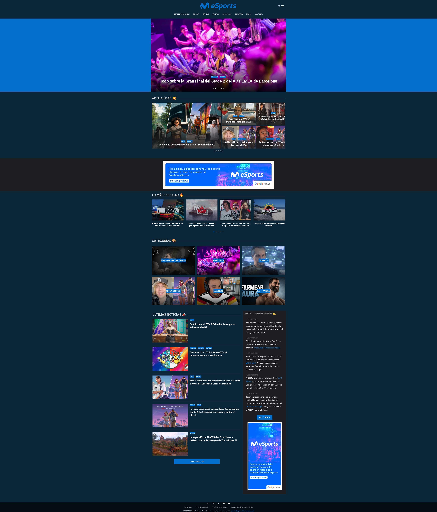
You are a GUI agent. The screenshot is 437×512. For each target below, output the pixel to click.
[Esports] (218, 260)
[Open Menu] (282, 6)
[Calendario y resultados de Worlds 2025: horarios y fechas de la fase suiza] (168, 209)
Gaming (206, 14)
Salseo (249, 14)
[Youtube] (224, 503)
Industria (239, 14)
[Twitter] (213, 503)
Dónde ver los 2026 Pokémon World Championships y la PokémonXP (208, 354)
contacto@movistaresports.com (242, 507)
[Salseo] (218, 291)
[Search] (279, 6)
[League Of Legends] (173, 260)
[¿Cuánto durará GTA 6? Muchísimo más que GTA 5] (239, 114)
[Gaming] (263, 260)
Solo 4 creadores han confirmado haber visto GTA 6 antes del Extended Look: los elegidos (215, 382)
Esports (196, 14)
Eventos (215, 14)
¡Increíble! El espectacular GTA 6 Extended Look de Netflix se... (273, 119)
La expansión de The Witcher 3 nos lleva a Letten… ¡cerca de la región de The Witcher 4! (213, 439)
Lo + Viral (259, 14)
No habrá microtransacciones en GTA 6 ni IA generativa (218, 81)
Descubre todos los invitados (267, 347)
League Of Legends (181, 14)
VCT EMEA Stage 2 (254, 406)
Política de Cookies (202, 507)
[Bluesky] (229, 503)
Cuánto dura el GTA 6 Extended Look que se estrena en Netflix (212, 326)
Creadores (227, 14)
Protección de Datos (220, 507)
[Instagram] (218, 503)
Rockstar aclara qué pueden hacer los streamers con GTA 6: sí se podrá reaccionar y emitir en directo (214, 412)
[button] (155, 55)
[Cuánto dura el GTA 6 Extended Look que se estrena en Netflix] (170, 331)
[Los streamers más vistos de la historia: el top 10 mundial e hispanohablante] (235, 209)
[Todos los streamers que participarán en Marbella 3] (269, 209)
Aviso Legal (188, 507)
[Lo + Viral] (263, 291)
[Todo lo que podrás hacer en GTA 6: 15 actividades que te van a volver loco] (186, 126)
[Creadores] (173, 291)
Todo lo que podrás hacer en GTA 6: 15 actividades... (186, 144)
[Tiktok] (208, 503)
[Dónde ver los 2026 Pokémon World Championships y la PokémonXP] (170, 359)
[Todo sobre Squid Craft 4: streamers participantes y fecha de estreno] (201, 209)
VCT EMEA (251, 363)
